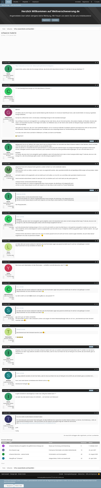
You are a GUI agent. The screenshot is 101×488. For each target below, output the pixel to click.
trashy (8, 424)
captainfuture (8, 96)
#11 (97, 304)
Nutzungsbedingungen (70, 474)
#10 (97, 283)
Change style (13, 474)
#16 (97, 413)
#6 (97, 190)
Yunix (8, 273)
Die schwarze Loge (14, 450)
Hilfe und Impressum (91, 474)
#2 (97, 85)
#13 (97, 346)
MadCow (8, 175)
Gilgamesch (8, 117)
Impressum (35, 2)
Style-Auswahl (5, 474)
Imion (4, 35)
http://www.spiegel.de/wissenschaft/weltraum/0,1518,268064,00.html (37, 423)
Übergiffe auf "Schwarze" (16, 458)
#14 (97, 369)
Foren (8, 2)
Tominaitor (8, 337)
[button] (20, 2)
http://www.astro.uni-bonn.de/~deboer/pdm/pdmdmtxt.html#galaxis (34, 66)
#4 (97, 141)
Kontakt (61, 474)
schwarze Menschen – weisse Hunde (19, 454)
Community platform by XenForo (50, 477)
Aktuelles (15, 2)
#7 (97, 213)
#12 (97, 325)
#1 (97, 62)
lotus (8, 252)
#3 (97, 106)
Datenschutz (81, 474)
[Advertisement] (50, 49)
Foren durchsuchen (16, 5)
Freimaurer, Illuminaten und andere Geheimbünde (62, 450)
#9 (97, 262)
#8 (97, 241)
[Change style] (91, 2)
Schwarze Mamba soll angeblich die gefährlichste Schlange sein (26, 446)
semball (8, 315)
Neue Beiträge (5, 5)
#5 (97, 163)
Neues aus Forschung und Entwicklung (59, 446)
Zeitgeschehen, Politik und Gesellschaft (59, 458)
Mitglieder (25, 2)
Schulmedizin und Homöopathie (57, 454)
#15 (97, 390)
